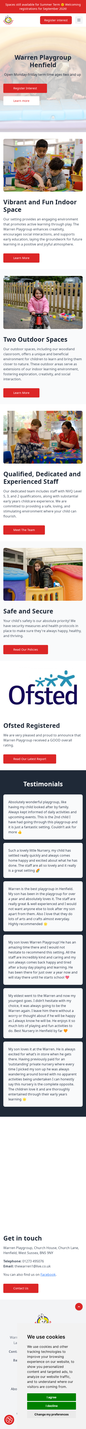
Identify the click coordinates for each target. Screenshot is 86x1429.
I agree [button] (51, 1397)
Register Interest (25, 88)
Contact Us (20, 1288)
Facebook (48, 1274)
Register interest (56, 20)
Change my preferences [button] (51, 1414)
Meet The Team (24, 530)
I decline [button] (52, 1406)
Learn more (21, 101)
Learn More (21, 258)
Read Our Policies (25, 649)
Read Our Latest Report (29, 759)
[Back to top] (79, 1306)
